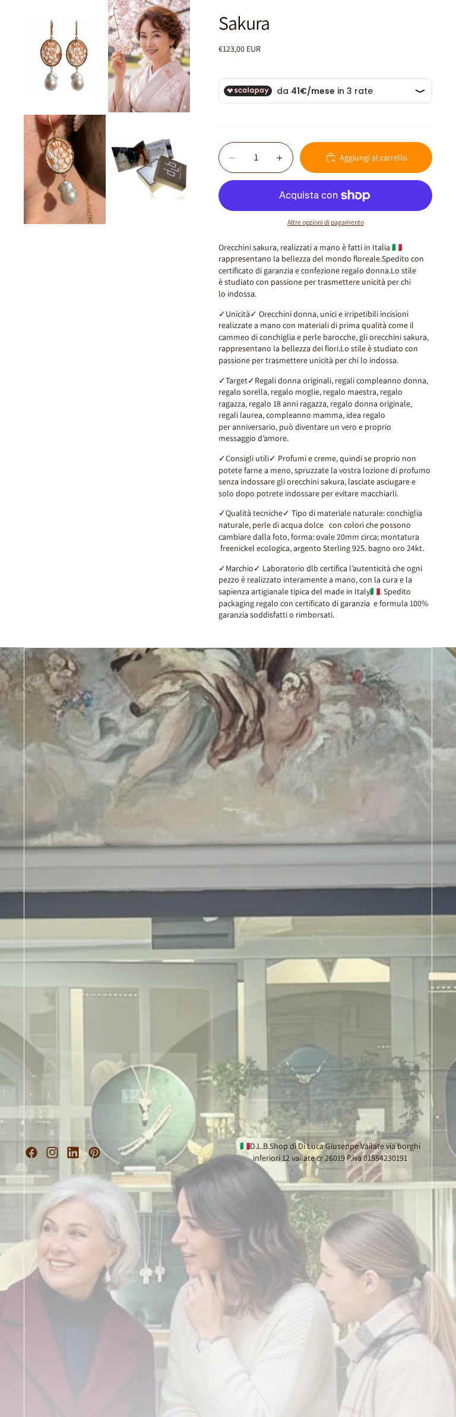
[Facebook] (31, 1152)
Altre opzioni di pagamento (325, 222)
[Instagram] (52, 1152)
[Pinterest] (94, 1152)
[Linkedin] (73, 1152)
